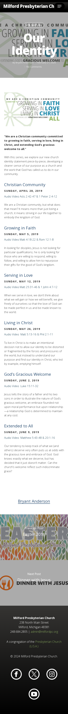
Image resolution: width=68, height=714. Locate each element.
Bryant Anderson (25, 62)
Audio (7, 196)
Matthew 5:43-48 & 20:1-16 (37, 437)
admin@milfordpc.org (44, 632)
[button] (59, 6)
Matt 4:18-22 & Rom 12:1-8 (37, 239)
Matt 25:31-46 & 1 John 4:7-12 (38, 287)
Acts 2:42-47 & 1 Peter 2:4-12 (38, 196)
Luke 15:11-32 (29, 386)
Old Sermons (34, 25)
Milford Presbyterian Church (33, 6)
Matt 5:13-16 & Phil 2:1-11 (36, 334)
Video (15, 196)
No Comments (34, 66)
